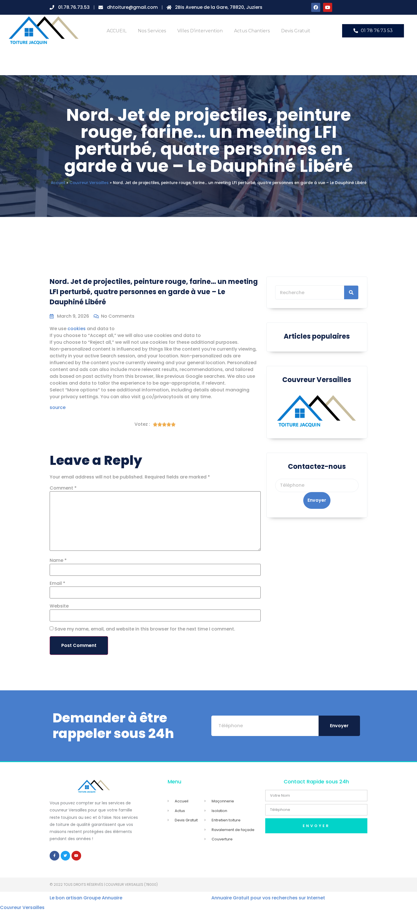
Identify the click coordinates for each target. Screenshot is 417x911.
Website (59, 606)
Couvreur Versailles (89, 182)
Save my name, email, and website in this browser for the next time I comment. (144, 629)
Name (58, 560)
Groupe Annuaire (102, 898)
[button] (373, 30)
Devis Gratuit (295, 30)
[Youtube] (327, 7)
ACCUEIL (117, 30)
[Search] (351, 292)
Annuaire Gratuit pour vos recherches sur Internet (268, 898)
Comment (63, 488)
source (58, 407)
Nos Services (152, 30)
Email (57, 583)
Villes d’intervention (200, 30)
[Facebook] (315, 7)
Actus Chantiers (252, 30)
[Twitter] (65, 856)
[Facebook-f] (54, 856)
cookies (77, 328)
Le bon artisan (66, 898)
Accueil (58, 182)
